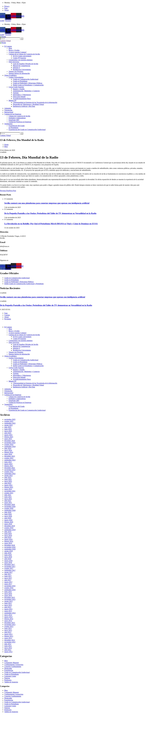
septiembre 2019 (9, 530)
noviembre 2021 (9, 491)
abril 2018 (7, 559)
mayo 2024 (8, 450)
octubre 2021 (8, 493)
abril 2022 (7, 483)
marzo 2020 (8, 520)
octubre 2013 (8, 626)
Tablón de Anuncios (11, 682)
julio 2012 (7, 644)
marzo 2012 (8, 652)
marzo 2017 (8, 582)
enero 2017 (8, 584)
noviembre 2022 (9, 470)
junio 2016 (8, 592)
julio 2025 (7, 427)
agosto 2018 (8, 551)
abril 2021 (7, 501)
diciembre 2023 (9, 456)
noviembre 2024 (9, 443)
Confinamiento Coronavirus (13, 665)
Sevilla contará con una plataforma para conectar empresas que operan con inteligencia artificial (46, 203)
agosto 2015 (8, 601)
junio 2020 (8, 514)
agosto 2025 (8, 425)
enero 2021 (8, 503)
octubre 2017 (8, 568)
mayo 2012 (8, 648)
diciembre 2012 (9, 640)
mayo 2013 (8, 630)
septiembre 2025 (9, 423)
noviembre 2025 (9, 419)
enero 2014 (8, 621)
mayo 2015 (8, 605)
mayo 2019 (8, 535)
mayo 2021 (8, 499)
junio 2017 (8, 576)
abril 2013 (7, 632)
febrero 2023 (8, 466)
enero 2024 (8, 454)
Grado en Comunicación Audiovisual (17, 672)
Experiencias (8, 670)
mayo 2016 (8, 594)
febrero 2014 (8, 619)
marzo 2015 (8, 609)
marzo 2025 (8, 435)
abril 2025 (7, 433)
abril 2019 (7, 537)
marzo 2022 (8, 485)
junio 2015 (8, 603)
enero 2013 (8, 638)
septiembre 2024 (9, 446)
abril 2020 (7, 518)
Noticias (7, 678)
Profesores (7, 680)
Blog (6, 146)
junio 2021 (8, 497)
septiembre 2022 (9, 473)
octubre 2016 (8, 588)
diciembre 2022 (9, 468)
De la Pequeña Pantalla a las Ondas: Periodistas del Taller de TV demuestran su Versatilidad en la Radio (50, 213)
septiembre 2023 (9, 460)
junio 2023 (8, 462)
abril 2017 (7, 580)
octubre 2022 (8, 472)
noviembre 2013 (9, 624)
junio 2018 (8, 555)
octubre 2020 (8, 508)
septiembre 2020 (9, 510)
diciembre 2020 (9, 504)
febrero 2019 (8, 541)
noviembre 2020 (9, 506)
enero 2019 (8, 543)
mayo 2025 (8, 431)
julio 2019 (7, 532)
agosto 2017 (8, 572)
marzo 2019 (8, 539)
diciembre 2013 (9, 623)
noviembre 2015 (9, 599)
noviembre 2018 (9, 547)
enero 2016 (8, 595)
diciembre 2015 (9, 597)
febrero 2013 (8, 636)
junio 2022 (8, 479)
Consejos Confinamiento (12, 666)
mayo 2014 (8, 615)
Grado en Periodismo (11, 674)
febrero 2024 (8, 452)
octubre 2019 (8, 528)
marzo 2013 (8, 634)
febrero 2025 (8, 437)
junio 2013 (8, 628)
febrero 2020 (8, 522)
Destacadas (8, 668)
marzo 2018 (8, 561)
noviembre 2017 (9, 566)
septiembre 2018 (9, 549)
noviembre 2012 (9, 642)
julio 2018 (7, 553)
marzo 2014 (8, 617)
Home (6, 145)
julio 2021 (7, 495)
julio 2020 (7, 512)
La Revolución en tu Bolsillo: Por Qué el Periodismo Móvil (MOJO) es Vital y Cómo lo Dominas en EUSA (51, 224)
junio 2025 (8, 429)
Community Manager (11, 663)
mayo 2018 (8, 557)
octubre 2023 (8, 458)
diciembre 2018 (9, 545)
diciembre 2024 (9, 441)
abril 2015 (7, 607)
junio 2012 (8, 646)
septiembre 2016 (9, 590)
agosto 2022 (8, 475)
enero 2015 (8, 611)
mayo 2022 (8, 481)
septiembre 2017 (9, 570)
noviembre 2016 (9, 586)
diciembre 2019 (9, 526)
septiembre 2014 (9, 613)
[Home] (3, 36)
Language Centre (10, 676)
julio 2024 (7, 448)
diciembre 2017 (9, 564)
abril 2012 (7, 650)
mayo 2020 (8, 516)
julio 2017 (7, 574)
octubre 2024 (8, 444)
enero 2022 (8, 489)
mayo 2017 (8, 578)
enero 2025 (8, 439)
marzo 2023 (8, 464)
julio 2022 (7, 477)
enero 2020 (8, 524)
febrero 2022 (8, 487)
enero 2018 (8, 563)
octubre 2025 (8, 421)
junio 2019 (8, 534)
